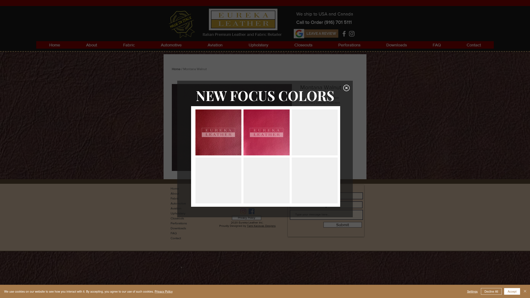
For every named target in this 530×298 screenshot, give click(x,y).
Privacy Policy (164, 291)
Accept (512, 291)
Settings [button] (472, 291)
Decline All (491, 291)
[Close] (525, 291)
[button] (346, 88)
